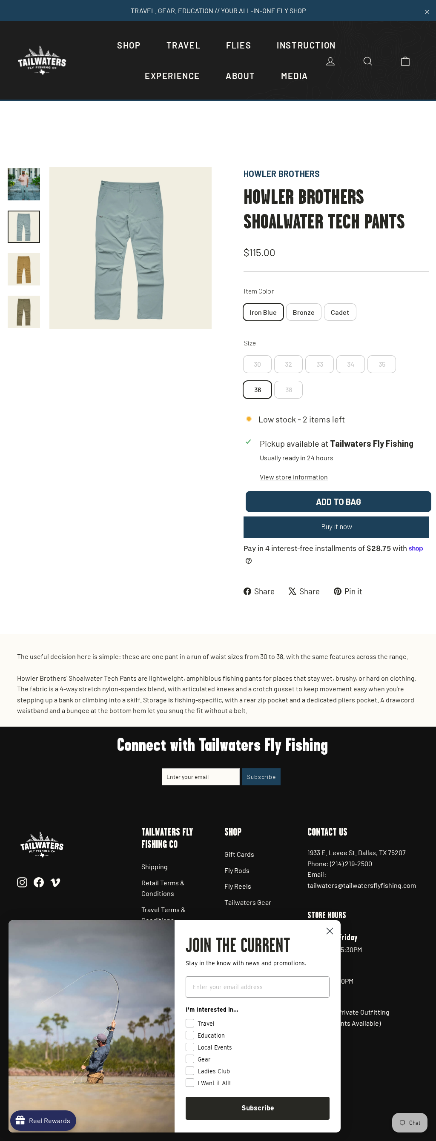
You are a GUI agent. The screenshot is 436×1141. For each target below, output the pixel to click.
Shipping (154, 866)
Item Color (259, 291)
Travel (183, 45)
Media (294, 76)
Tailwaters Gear (247, 902)
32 (288, 364)
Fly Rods (237, 870)
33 (319, 364)
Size (250, 343)
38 (288, 389)
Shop (129, 45)
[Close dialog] (329, 931)
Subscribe (257, 1108)
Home (16, 138)
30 (257, 364)
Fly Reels (237, 886)
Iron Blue (263, 312)
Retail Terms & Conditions (163, 888)
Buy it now (336, 526)
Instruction (306, 45)
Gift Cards (239, 854)
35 (382, 364)
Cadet (340, 312)
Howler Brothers (282, 173)
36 (257, 389)
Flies (238, 45)
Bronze (304, 312)
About (240, 76)
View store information (294, 477)
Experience (172, 76)
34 (351, 364)
